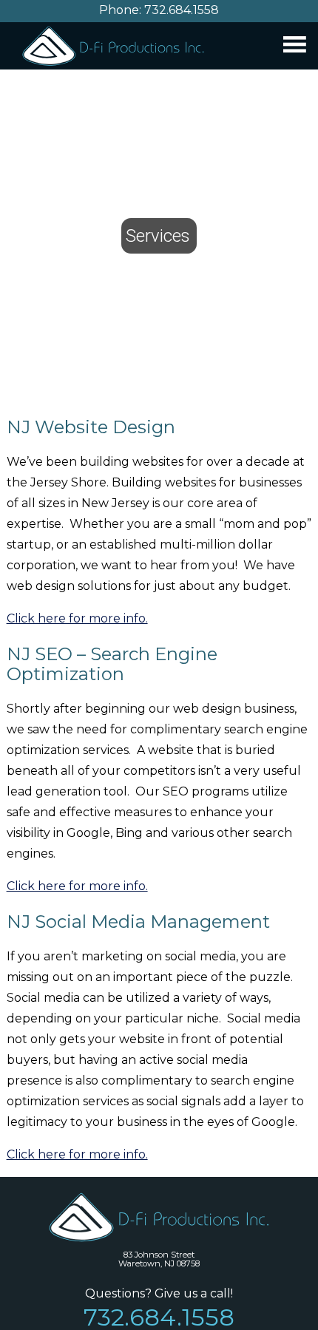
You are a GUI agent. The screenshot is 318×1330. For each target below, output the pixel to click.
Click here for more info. (77, 618)
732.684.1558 (181, 10)
